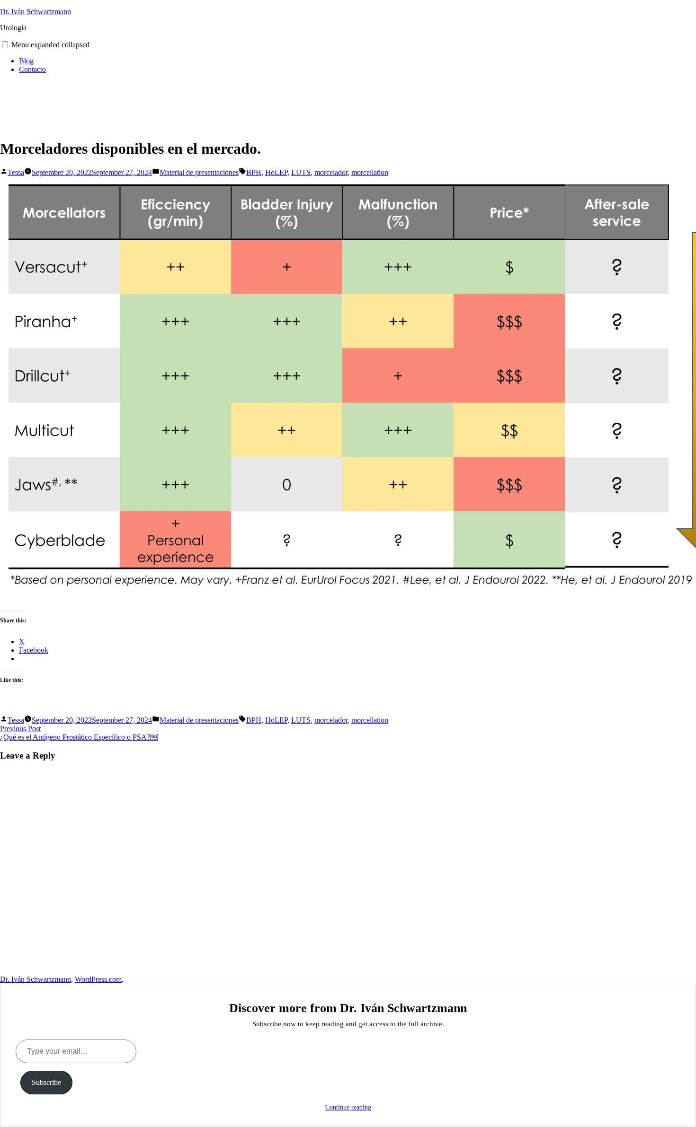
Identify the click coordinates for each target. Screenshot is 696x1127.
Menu (50, 45)
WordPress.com (98, 979)
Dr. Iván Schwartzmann (35, 12)
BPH (253, 172)
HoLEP (276, 172)
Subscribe (46, 1082)
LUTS (301, 172)
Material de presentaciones (199, 172)
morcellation (369, 172)
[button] (5, 44)
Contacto (32, 69)
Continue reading (348, 1107)
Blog (26, 61)
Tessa (16, 172)
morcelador (331, 172)
